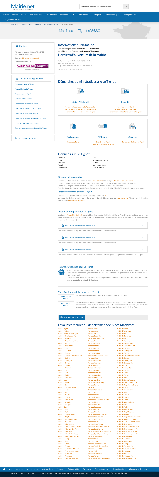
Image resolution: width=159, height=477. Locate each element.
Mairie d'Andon (122, 329)
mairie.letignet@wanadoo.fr (29, 58)
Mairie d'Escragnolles (124, 368)
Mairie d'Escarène (94, 380)
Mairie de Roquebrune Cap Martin (129, 417)
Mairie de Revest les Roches (97, 414)
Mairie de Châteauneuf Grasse (98, 356)
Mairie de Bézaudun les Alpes (68, 341)
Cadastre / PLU (83, 14)
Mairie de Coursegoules (125, 363)
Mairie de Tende (63, 444)
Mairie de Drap (122, 365)
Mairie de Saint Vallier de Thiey (68, 436)
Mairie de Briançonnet (65, 346)
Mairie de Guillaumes (95, 378)
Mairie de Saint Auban (95, 424)
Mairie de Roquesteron (95, 419)
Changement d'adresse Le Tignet (132, 142)
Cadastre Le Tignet (73, 142)
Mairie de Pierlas (63, 412)
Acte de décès (51, 14)
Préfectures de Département (99, 473)
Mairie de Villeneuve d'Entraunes (99, 458)
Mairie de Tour (93, 387)
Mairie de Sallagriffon (124, 436)
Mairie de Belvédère (124, 336)
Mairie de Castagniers (124, 351)
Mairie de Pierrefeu (94, 412)
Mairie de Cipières (64, 358)
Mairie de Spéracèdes (124, 441)
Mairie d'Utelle (92, 451)
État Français (115, 473)
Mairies (6, 14)
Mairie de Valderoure (95, 453)
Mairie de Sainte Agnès (95, 436)
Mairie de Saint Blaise (124, 424)
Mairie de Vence (93, 456)
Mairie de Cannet (93, 392)
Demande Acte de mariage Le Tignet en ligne (80, 109)
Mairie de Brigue (63, 382)
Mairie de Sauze (93, 439)
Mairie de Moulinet (94, 404)
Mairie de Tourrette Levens (126, 448)
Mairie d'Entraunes (94, 368)
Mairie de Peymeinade (124, 409)
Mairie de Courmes (94, 363)
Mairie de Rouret (63, 395)
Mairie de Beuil (122, 338)
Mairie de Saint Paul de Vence (98, 434)
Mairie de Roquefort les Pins (67, 419)
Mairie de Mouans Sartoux (126, 402)
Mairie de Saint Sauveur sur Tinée (128, 434)
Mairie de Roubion (64, 422)
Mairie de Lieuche (94, 397)
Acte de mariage (36, 14)
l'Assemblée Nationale (75, 215)
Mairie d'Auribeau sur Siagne (68, 333)
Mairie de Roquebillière (95, 417)
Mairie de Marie (122, 400)
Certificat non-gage (112, 14)
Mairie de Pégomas (94, 407)
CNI (72, 14)
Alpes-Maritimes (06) (51, 24)
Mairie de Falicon (93, 370)
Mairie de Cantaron (123, 348)
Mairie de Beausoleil (94, 336)
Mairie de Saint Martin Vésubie (68, 434)
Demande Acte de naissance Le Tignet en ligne (80, 107)
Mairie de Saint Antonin (66, 424)
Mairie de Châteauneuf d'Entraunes (70, 356)
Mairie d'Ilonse (122, 378)
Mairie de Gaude (63, 385)
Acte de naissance (19, 14)
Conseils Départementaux (79, 473)
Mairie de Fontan (123, 370)
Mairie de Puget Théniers (66, 414)
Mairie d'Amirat (93, 329)
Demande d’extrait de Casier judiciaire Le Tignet (125, 112)
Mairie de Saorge (63, 439)
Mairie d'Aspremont (124, 331)
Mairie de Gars (63, 373)
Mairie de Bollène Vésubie (126, 380)
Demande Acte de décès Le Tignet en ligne (80, 112)
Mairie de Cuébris (64, 365)
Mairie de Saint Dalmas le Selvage (99, 426)
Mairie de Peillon (63, 409)
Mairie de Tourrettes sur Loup (68, 451)
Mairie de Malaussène (65, 400)
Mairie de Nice (122, 404)
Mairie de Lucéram (123, 397)
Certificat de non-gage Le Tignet (103, 144)
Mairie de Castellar (64, 353)
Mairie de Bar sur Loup (125, 390)
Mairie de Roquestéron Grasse (127, 419)
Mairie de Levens (64, 397)
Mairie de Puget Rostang (125, 412)
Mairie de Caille (63, 348)
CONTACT (14, 473)
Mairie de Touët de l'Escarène (98, 446)
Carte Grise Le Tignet (103, 142)
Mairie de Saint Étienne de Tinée (128, 426)
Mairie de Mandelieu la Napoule (98, 400)
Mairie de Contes (64, 363)
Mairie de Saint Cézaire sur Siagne (69, 426)
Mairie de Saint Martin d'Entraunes (100, 431)
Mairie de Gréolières (65, 378)
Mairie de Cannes (93, 348)
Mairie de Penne (93, 385)
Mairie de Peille (122, 407)
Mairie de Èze (62, 370)
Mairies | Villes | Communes (31, 24)
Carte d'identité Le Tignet (125, 107)
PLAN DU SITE (24, 473)
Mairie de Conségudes (124, 360)
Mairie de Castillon (94, 353)
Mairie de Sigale (63, 441)
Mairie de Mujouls (123, 395)
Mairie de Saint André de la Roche (128, 422)
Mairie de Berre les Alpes (96, 338)
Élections (124, 473)
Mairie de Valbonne (123, 451)
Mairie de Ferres (93, 395)
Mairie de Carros (93, 351)
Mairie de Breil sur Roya (125, 343)
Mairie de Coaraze (123, 358)
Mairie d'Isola (62, 380)
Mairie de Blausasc (123, 341)
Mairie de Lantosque (95, 390)
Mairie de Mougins (64, 404)
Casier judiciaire (129, 14)
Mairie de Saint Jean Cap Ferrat (68, 429)
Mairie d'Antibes (63, 331)
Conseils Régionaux (45, 473)
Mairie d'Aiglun (63, 329)
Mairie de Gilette (122, 373)
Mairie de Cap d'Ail (64, 351)
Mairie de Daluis (93, 365)
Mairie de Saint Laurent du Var (127, 429)
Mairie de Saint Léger (65, 431)
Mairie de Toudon (64, 446)
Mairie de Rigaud (123, 414)
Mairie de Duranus (64, 368)
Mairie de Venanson (65, 456)
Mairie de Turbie (63, 390)
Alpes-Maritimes (97, 181)
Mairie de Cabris (93, 346)
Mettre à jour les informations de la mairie (70, 69)
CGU (32, 473)
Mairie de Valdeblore (65, 453)
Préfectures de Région (61, 473)
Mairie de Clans (93, 358)
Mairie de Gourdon (94, 375)
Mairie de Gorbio (63, 375)
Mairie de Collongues (65, 360)
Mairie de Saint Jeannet (95, 429)
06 (105, 195)
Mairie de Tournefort (95, 448)
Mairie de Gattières (94, 373)
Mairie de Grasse (123, 375)
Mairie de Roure (93, 422)
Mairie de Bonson (64, 343)
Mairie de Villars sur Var (125, 456)
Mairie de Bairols (123, 333)
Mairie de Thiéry (122, 444)
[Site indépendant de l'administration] (45, 6)
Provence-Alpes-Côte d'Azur (123, 181)
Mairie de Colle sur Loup (96, 382)
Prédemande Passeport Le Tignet (125, 109)
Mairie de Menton (94, 402)
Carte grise (97, 14)
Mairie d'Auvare (93, 333)
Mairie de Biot (92, 341)
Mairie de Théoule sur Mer (97, 444)
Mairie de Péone (93, 409)
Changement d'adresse (12, 19)
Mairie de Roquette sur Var (67, 387)
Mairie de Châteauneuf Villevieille (128, 356)
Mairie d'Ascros (93, 331)
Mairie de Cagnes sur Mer (126, 346)
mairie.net (14, 24)
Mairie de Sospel (93, 441)
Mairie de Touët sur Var (125, 446)
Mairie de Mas (122, 392)
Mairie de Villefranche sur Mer (68, 458)
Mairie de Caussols (123, 353)
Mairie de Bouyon (94, 343)
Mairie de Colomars (94, 360)
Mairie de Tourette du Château (68, 448)
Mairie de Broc (63, 392)
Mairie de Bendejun (64, 338)
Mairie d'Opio (62, 407)
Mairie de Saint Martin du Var (127, 431)
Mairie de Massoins (64, 402)
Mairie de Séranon (123, 439)
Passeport (64, 14)
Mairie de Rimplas (64, 417)
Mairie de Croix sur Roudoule (127, 382)
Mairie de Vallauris (123, 453)
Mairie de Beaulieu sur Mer (67, 336)
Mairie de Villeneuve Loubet (126, 458)
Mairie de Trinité (122, 387)
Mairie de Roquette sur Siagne (127, 385)
